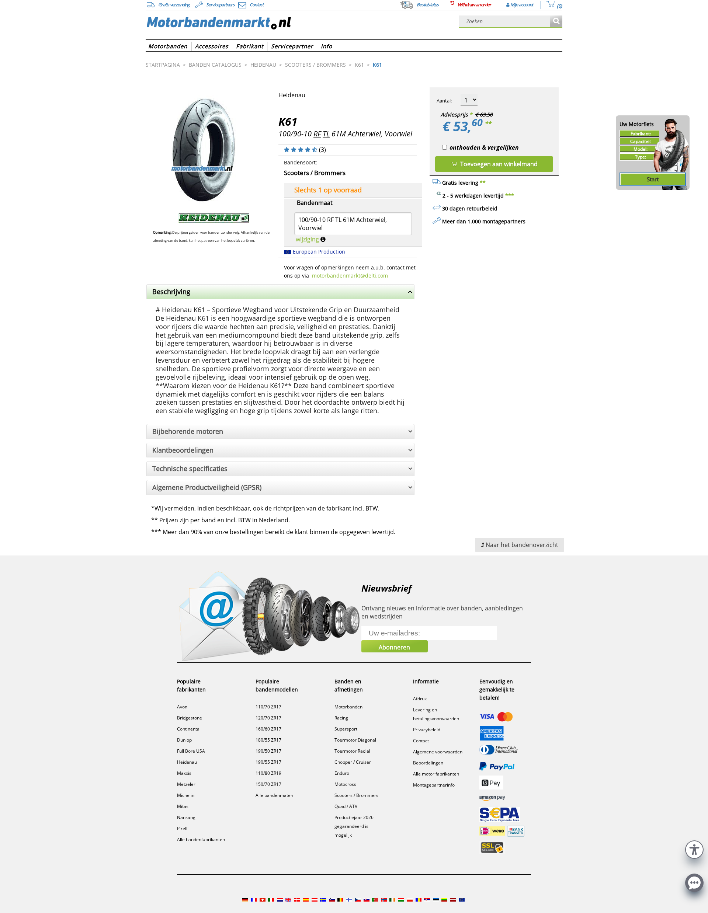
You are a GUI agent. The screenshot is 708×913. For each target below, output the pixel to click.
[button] (694, 849)
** (488, 123)
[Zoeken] (556, 21)
